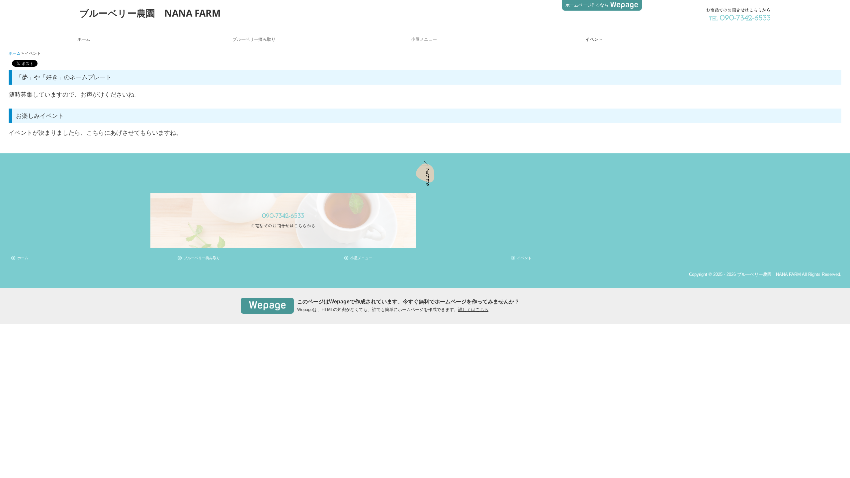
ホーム (83, 39)
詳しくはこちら (473, 309)
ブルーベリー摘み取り (254, 39)
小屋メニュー (424, 39)
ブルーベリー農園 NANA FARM (149, 13)
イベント (594, 39)
